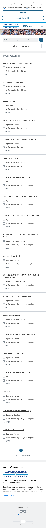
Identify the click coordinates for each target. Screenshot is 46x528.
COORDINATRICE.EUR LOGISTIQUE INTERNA (19, 63)
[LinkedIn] (24, 511)
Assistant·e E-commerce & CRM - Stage (17, 411)
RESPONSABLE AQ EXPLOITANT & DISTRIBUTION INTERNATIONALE (21, 276)
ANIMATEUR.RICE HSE (11, 101)
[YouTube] (21, 511)
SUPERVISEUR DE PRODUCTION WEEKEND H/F (20, 196)
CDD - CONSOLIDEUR (10, 158)
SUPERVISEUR (8, 392)
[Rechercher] (41, 40)
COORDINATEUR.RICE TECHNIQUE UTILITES (19, 120)
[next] (29, 450)
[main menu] (42, 26)
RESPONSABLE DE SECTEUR (13, 82)
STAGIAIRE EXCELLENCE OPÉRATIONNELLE (19, 296)
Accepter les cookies (23, 18)
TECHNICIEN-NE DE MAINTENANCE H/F (17, 177)
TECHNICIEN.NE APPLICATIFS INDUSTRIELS (19, 334)
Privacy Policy (23, 515)
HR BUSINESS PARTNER (11, 315)
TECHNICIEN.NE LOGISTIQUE (13, 430)
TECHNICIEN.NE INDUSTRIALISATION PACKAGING (21, 216)
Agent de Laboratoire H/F (12, 256)
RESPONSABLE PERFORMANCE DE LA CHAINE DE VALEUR (21, 236)
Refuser (23, 13)
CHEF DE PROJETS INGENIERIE (14, 353)
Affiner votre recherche (21, 46)
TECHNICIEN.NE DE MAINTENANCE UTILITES (19, 139)
